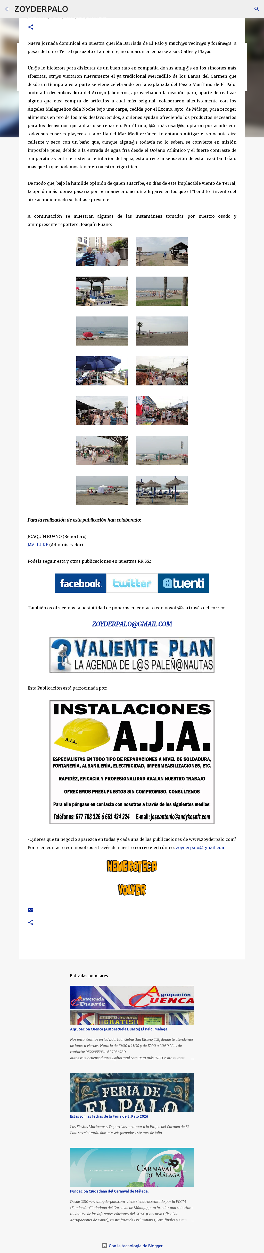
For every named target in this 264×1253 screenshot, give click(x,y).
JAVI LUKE (38, 544)
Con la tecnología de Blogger (135, 1245)
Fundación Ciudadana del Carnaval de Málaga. (109, 1191)
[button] (31, 27)
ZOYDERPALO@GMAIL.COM (132, 624)
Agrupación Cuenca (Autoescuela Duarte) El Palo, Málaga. (119, 1029)
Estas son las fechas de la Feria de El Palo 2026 (109, 1116)
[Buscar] (75, 9)
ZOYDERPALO (41, 8)
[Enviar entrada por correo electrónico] (31, 912)
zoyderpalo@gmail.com (201, 847)
